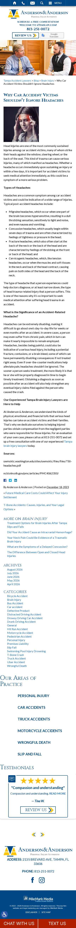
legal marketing (29, 908)
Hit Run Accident (17, 629)
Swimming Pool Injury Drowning (26, 651)
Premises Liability (18, 643)
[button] (34, 834)
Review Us (23, 35)
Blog (36, 80)
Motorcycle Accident (20, 632)
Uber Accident (16, 662)
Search (42, 3)
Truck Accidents (34, 719)
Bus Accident (15, 603)
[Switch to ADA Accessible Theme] (4, 914)
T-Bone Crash (15, 654)
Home (15, 3)
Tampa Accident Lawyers (17, 80)
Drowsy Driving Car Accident (25, 618)
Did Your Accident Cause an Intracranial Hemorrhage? (39, 532)
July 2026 (13, 573)
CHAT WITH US (19, 923)
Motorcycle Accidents (40, 731)
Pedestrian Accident (19, 636)
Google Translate (53, 35)
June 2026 (13, 576)
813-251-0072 (38, 29)
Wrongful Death (17, 665)
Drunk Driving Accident (21, 621)
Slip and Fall (30, 754)
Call (23, 3)
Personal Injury (16, 640)
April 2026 (13, 584)
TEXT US (57, 923)
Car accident (14, 607)
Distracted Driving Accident (24, 614)
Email (32, 3)
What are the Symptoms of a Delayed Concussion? (37, 546)
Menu (58, 3)
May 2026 (13, 580)
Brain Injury (47, 80)
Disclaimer (31, 912)
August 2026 (15, 569)
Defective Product (18, 610)
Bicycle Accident (17, 596)
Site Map (46, 912)
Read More (57, 793)
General (12, 625)
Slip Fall (11, 647)
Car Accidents (31, 707)
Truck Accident (16, 658)
